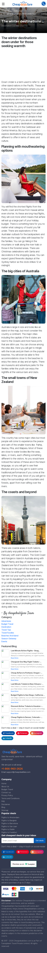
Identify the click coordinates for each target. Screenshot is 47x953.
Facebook (9, 733)
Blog (3, 807)
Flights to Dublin (8, 829)
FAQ (3, 801)
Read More (14, 658)
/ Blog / (9, 11)
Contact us (6, 792)
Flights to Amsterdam (10, 817)
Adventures (6, 621)
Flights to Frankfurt (9, 832)
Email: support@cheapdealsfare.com (15, 772)
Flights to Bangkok (9, 820)
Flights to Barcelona (9, 823)
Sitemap (4, 810)
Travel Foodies (7, 632)
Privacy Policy (7, 795)
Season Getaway (8, 638)
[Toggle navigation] (3, 3)
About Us (5, 786)
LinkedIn (8, 738)
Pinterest (23, 733)
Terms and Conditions (10, 798)
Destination (6, 627)
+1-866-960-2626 (12, 768)
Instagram (37, 733)
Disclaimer (5, 804)
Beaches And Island (9, 635)
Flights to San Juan (9, 826)
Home (3, 11)
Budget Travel (7, 624)
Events (4, 641)
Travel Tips (6, 630)
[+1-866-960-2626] (44, 3)
